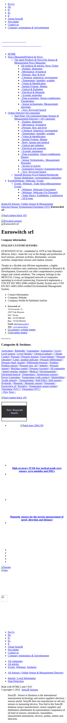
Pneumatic (49, 383)
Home (4, 204)
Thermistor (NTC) (41, 206)
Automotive (47, 350)
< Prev (4, 392)
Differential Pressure (37, 362)
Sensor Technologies (21, 206)
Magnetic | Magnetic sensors (27, 383)
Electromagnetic (48, 371)
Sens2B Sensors (29, 689)
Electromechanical (10, 374)
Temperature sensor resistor (43, 386)
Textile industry (9, 380)
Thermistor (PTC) (31, 389)
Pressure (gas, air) (29, 365)
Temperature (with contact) (35, 377)
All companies (57, 368)
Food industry (47, 356)
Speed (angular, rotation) (15, 371)
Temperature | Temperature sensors (40, 374)
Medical (33, 371)
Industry (44, 365)
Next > (12, 392)
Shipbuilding (57, 377)
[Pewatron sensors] (11, 221)
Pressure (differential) (51, 359)
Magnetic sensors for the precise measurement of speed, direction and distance (36, 518)
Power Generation (10, 377)
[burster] (6, 567)
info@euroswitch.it (21, 324)
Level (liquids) (24, 353)
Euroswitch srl (8, 386)
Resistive (22, 386)
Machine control (19, 368)
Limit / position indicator (25, 359)
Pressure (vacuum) (38, 368)
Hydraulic (6, 383)
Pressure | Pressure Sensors (25, 356)
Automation (33, 350)
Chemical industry (43, 353)
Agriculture (7, 350)
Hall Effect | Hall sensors (48, 380)
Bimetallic (20, 350)
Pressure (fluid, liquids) (13, 362)
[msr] (4, 570)
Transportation (26, 380)
